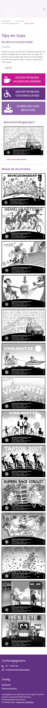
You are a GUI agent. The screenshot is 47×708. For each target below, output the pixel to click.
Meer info (9, 68)
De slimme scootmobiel (17, 42)
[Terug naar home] (9, 9)
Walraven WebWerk (25, 702)
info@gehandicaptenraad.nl (17, 669)
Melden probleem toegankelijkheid (27, 93)
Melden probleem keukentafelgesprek (27, 79)
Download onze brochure (28, 108)
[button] (44, 9)
